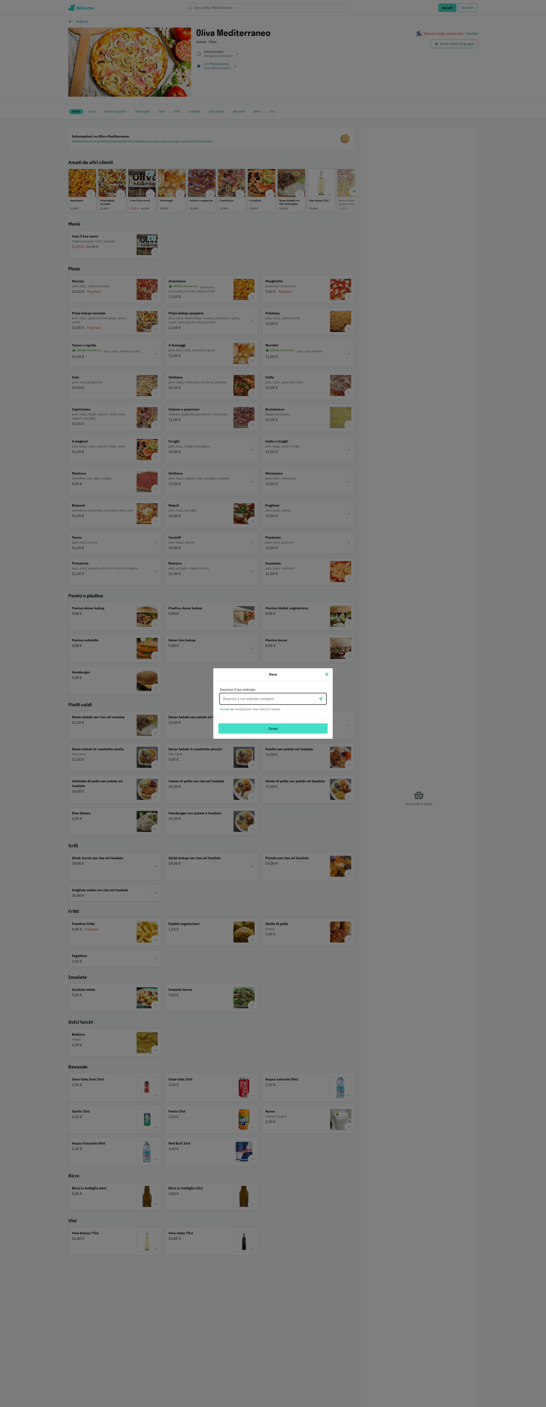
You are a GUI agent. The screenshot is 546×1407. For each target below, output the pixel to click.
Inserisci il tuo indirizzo (237, 689)
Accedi (224, 709)
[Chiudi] (326, 674)
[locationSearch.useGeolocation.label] (320, 698)
